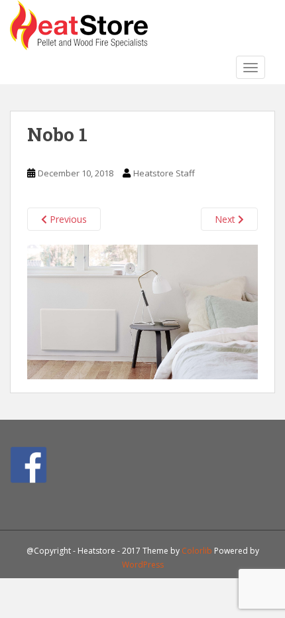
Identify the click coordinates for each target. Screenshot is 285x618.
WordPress (143, 564)
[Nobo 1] (142, 311)
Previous (67, 219)
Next (226, 219)
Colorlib (197, 550)
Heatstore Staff (164, 173)
